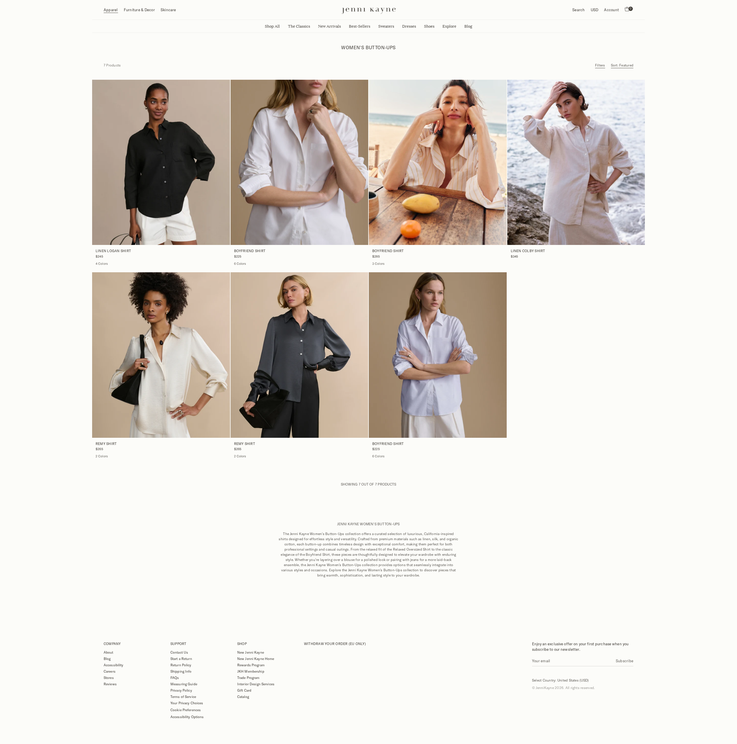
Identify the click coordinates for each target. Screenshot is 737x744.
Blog (107, 659)
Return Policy (180, 665)
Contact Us (179, 652)
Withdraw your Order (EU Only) (335, 644)
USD (595, 9)
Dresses (409, 26)
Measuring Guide (183, 684)
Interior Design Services (255, 684)
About (108, 652)
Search (578, 9)
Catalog (243, 696)
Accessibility (114, 665)
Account (611, 9)
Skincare (168, 9)
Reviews (110, 684)
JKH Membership (250, 671)
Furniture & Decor (139, 9)
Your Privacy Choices (186, 703)
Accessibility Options (187, 717)
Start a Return (181, 659)
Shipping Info (181, 671)
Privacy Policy (181, 690)
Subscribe (624, 661)
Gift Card (244, 690)
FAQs (174, 678)
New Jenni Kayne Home (255, 659)
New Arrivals (329, 26)
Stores (109, 678)
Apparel (111, 9)
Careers (109, 671)
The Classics (299, 26)
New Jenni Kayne (250, 652)
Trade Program (248, 678)
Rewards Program (251, 665)
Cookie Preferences (185, 710)
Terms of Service (183, 696)
